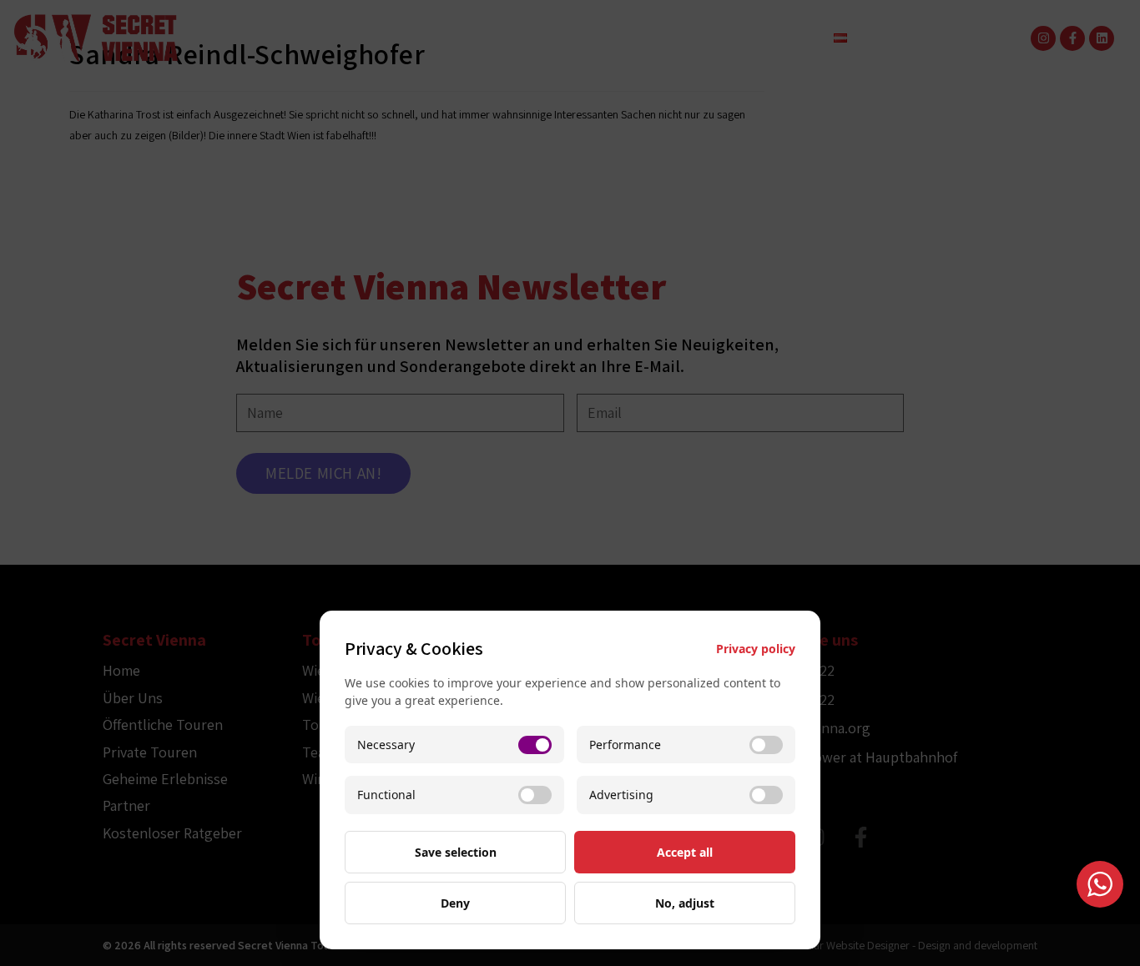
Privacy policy (755, 649)
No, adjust (684, 903)
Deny (455, 903)
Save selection (456, 852)
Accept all (685, 852)
